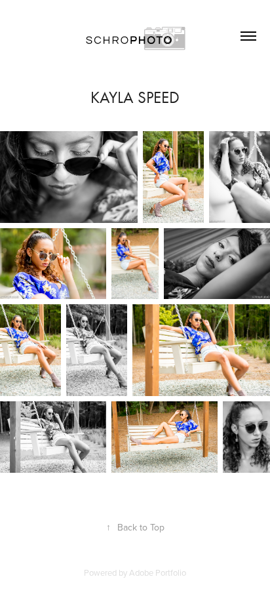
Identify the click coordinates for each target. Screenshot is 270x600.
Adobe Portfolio (157, 572)
